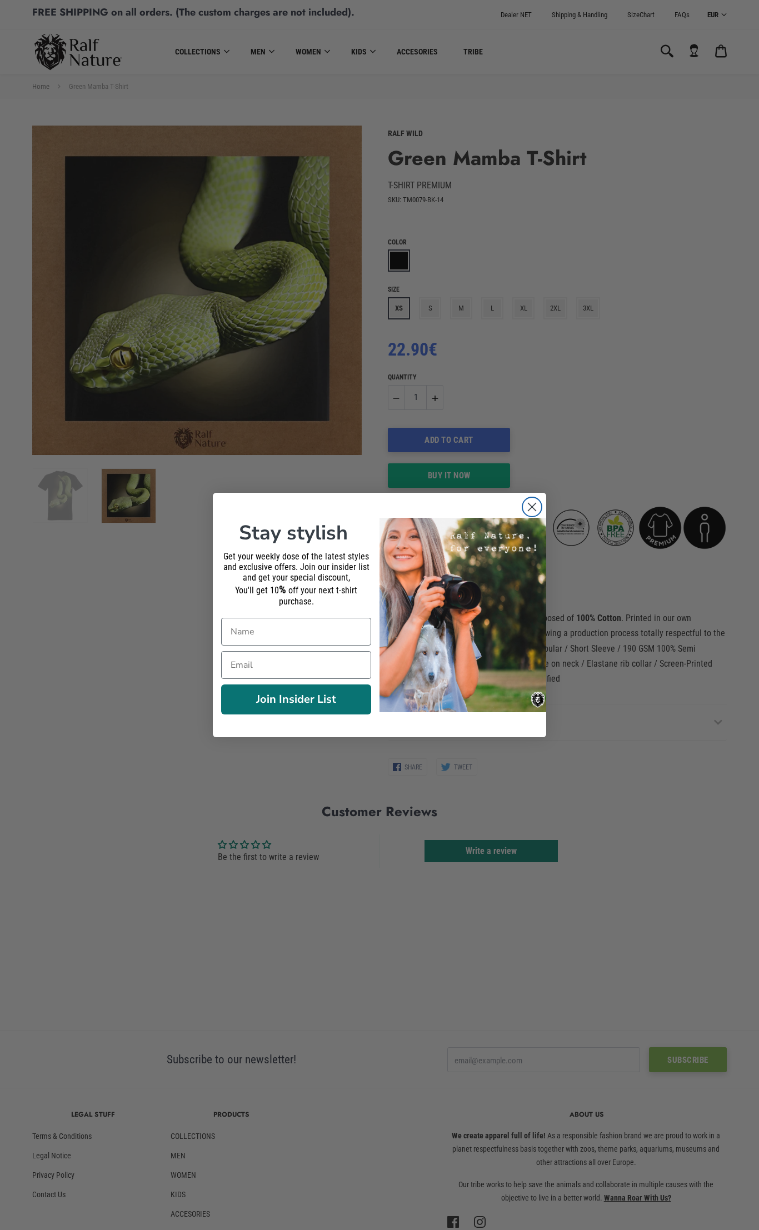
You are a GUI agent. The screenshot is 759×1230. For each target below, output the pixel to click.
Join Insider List (296, 699)
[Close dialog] (532, 507)
